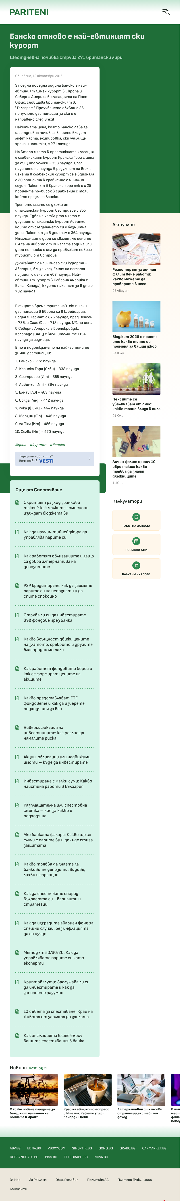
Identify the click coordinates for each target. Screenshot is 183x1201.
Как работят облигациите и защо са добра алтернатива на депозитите (59, 561)
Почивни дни (136, 550)
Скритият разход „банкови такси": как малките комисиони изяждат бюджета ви (56, 508)
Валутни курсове (136, 574)
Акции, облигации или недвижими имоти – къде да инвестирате (57, 759)
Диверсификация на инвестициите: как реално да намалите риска (54, 733)
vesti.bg (36, 1068)
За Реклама (38, 1180)
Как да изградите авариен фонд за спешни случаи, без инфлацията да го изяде (59, 928)
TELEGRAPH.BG (76, 1157)
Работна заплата (136, 526)
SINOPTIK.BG (82, 1148)
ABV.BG (15, 1148)
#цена (20, 444)
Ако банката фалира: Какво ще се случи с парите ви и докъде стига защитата (58, 840)
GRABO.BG (127, 1148)
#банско (57, 444)
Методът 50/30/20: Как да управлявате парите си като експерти (54, 958)
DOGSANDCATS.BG (24, 1157)
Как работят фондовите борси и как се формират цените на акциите (58, 674)
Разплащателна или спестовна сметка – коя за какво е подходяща (55, 811)
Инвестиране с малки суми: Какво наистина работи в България (58, 783)
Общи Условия (67, 1180)
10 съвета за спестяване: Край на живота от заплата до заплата (58, 1014)
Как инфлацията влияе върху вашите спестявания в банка (54, 1038)
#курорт (38, 444)
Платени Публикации (135, 1180)
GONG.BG (106, 1148)
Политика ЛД (98, 1180)
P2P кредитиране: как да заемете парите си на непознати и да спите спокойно (58, 591)
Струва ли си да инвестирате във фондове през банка (55, 617)
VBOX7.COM (56, 1148)
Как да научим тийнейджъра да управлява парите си (55, 534)
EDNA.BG (34, 1148)
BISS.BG (51, 1157)
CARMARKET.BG (154, 1148)
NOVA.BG (101, 1157)
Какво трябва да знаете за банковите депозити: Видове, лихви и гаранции (54, 869)
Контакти (18, 1189)
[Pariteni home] (29, 12)
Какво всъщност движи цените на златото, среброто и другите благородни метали (58, 644)
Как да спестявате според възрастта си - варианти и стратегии (52, 899)
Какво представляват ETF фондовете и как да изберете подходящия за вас (54, 703)
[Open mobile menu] (166, 12)
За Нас (15, 1180)
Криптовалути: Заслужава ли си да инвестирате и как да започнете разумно (56, 987)
